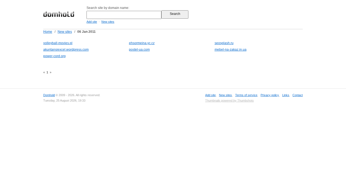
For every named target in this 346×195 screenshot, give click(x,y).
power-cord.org (54, 56)
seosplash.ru (224, 43)
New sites (107, 21)
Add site (91, 21)
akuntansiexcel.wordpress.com (66, 49)
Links (285, 95)
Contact (297, 95)
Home (47, 32)
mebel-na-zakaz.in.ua (231, 49)
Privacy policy (270, 95)
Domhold (49, 95)
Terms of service (246, 95)
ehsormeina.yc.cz (142, 43)
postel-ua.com (139, 49)
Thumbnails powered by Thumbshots (229, 100)
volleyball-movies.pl (57, 43)
